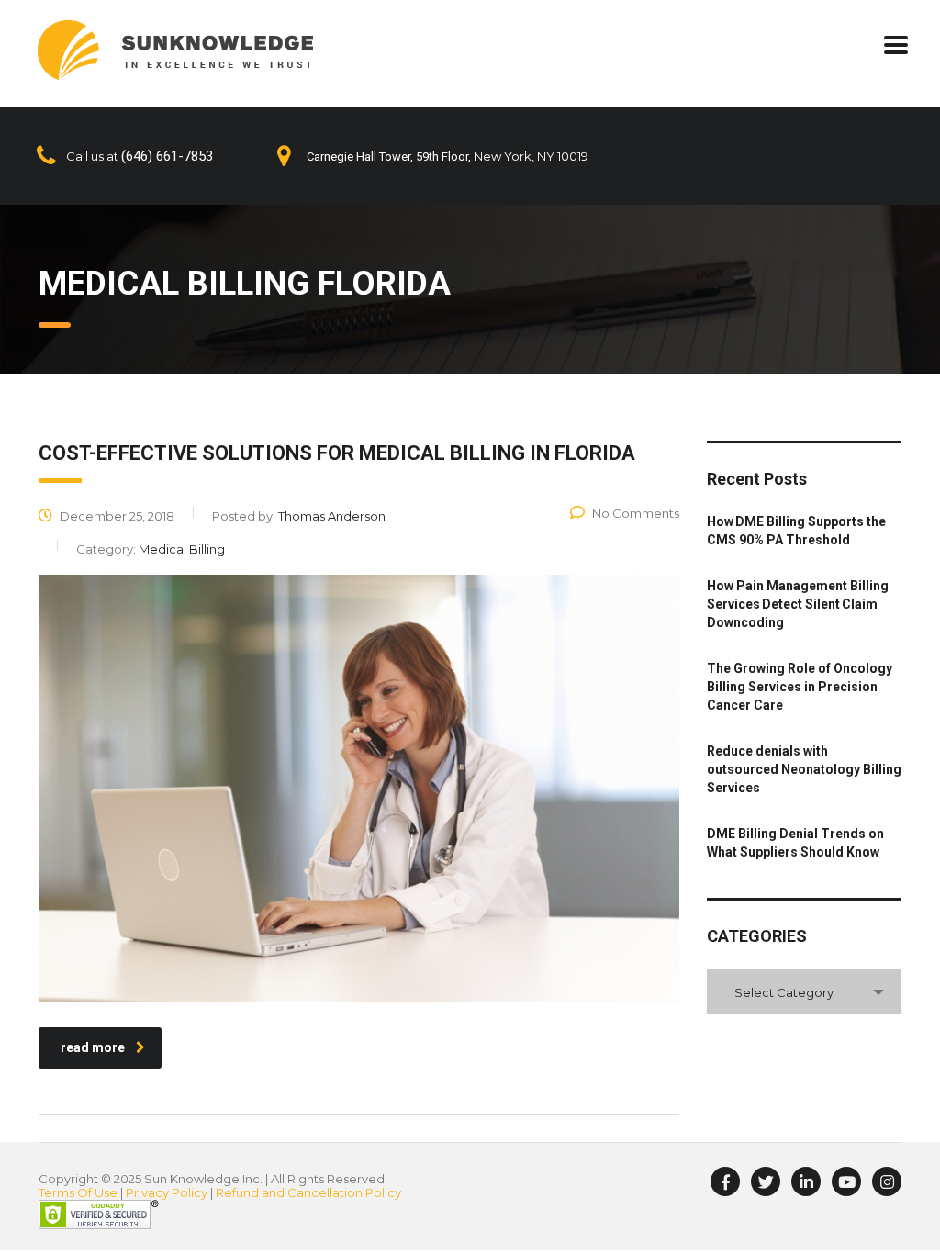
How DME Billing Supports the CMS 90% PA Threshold (796, 530)
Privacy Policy (166, 1192)
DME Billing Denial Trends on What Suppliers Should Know (795, 842)
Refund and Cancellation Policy (308, 1192)
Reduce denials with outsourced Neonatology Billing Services (804, 769)
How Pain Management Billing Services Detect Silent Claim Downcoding (798, 604)
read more (93, 1047)
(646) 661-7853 (167, 156)
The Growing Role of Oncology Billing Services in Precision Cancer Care (799, 686)
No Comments (635, 513)
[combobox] (804, 991)
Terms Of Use (78, 1192)
